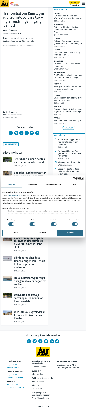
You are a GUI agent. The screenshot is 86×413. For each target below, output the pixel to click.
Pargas (57, 13)
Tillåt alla (70, 233)
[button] (74, 5)
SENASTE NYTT (60, 9)
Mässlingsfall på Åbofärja (69, 163)
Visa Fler (69, 128)
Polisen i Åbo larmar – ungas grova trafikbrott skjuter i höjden (68, 43)
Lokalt (57, 39)
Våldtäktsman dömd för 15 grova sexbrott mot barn (68, 100)
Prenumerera (74, 2)
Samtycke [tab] (11, 185)
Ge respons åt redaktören (13, 115)
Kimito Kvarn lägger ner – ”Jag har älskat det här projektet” (69, 143)
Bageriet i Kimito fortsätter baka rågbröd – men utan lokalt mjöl (68, 111)
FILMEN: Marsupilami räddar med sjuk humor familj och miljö (68, 77)
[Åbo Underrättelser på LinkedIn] (52, 341)
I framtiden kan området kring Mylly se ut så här (67, 55)
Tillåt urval (43, 233)
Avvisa (15, 233)
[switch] (32, 224)
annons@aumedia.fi (15, 377)
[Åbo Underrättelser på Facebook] (29, 341)
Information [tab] (32, 185)
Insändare (58, 61)
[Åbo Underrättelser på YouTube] (46, 341)
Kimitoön (58, 84)
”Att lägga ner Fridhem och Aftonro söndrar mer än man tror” (68, 18)
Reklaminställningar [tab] (53, 185)
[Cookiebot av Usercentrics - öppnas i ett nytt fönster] (74, 178)
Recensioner (59, 73)
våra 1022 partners (15, 195)
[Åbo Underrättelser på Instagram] (40, 341)
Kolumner (58, 25)
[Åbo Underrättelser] (43, 352)
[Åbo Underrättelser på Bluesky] (35, 341)
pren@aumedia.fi (14, 367)
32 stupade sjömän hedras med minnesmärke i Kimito (67, 89)
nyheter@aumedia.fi (15, 387)
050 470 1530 (13, 384)
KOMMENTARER (11, 144)
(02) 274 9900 (13, 364)
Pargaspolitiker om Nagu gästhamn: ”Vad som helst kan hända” (69, 155)
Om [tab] (74, 185)
